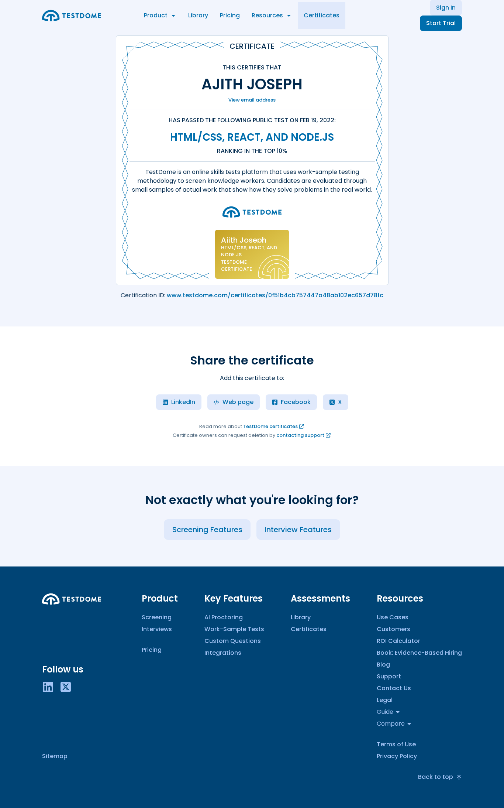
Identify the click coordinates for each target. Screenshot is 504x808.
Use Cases (392, 617)
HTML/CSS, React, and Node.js (252, 137)
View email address (252, 99)
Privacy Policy (397, 756)
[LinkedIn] (48, 686)
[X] (66, 686)
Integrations (222, 652)
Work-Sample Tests (234, 629)
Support (389, 676)
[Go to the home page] (71, 15)
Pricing (230, 15)
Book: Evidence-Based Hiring (419, 652)
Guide (385, 712)
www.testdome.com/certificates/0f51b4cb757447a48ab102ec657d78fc (275, 295)
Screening (157, 617)
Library (198, 15)
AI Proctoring (223, 617)
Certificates (321, 15)
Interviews (157, 629)
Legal (385, 700)
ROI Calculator (398, 641)
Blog (383, 664)
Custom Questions (232, 641)
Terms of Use (396, 744)
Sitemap (55, 756)
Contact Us (394, 688)
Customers (393, 629)
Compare (391, 723)
